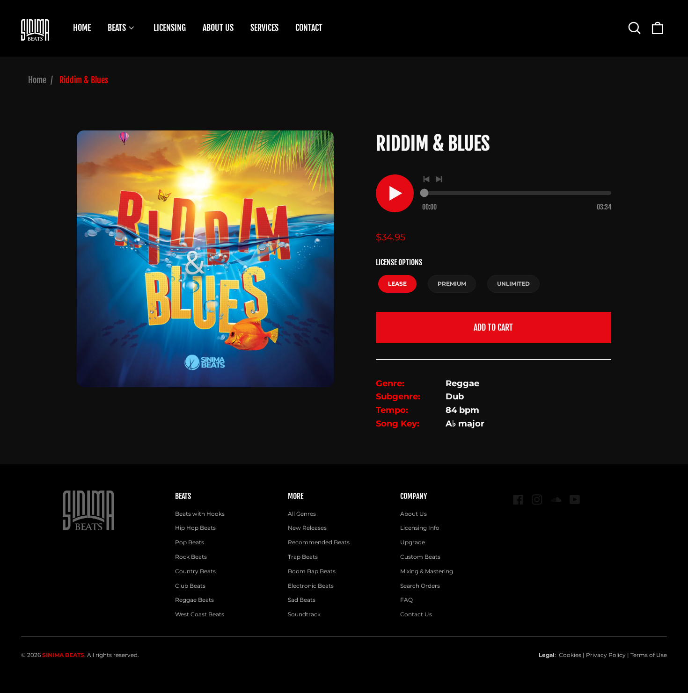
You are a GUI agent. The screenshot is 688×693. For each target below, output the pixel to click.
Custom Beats (420, 556)
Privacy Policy (606, 654)
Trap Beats (303, 556)
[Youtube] (575, 499)
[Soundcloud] (556, 499)
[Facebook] (518, 499)
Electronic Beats (311, 585)
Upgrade (412, 542)
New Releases (307, 527)
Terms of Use (648, 654)
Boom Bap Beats (312, 571)
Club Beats (190, 585)
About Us (413, 513)
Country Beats (195, 571)
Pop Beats (189, 542)
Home (37, 80)
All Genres (302, 513)
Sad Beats (301, 599)
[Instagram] (537, 499)
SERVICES (264, 27)
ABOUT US (218, 27)
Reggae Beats (194, 599)
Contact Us (416, 614)
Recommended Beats (319, 542)
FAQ (406, 599)
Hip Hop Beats (195, 527)
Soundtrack (304, 614)
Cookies (570, 654)
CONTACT (308, 27)
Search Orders (420, 585)
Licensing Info (419, 527)
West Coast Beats (199, 614)
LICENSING (170, 27)
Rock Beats (191, 556)
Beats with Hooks (200, 513)
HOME (82, 27)
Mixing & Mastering (426, 571)
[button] (634, 27)
